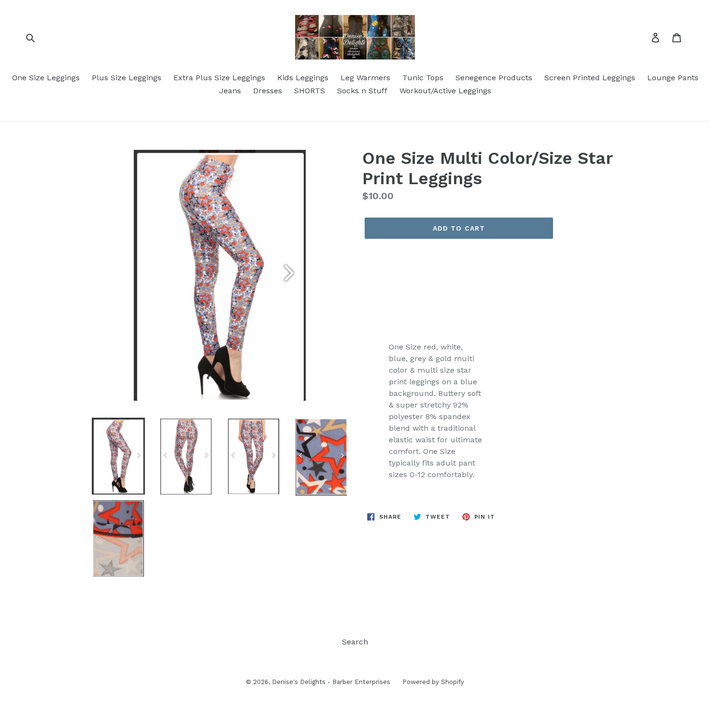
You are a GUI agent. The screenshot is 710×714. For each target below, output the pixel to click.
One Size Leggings (46, 77)
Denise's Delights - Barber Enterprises (331, 681)
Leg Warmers (365, 77)
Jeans (230, 90)
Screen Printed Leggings (589, 77)
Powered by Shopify (433, 681)
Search (355, 641)
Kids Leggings (302, 77)
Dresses (267, 90)
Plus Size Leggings (126, 77)
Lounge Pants (672, 77)
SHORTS (309, 90)
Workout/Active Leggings (445, 90)
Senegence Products (493, 77)
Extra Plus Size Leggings (219, 77)
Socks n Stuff (362, 90)
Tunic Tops (422, 77)
